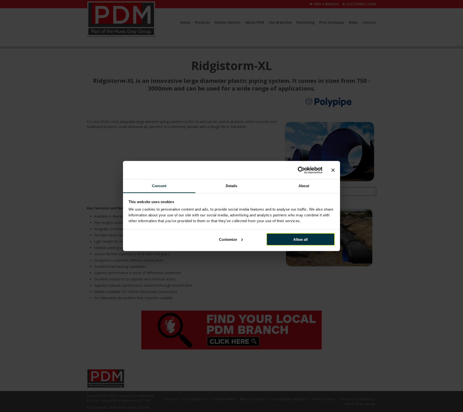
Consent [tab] (159, 186)
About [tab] (304, 186)
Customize (228, 239)
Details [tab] (232, 186)
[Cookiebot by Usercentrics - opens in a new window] (301, 170)
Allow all (300, 239)
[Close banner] (333, 170)
